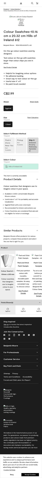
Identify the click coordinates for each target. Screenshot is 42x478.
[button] (32, 3)
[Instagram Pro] (14, 335)
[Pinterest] (24, 335)
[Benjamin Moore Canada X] (29, 335)
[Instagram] (9, 335)
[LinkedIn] (4, 339)
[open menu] (4, 3)
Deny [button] (12, 474)
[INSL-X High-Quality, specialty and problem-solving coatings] (13, 409)
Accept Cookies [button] (30, 474)
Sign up (6, 324)
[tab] (21, 22)
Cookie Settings (9, 470)
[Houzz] (34, 335)
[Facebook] (4, 335)
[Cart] (37, 3)
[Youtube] (19, 335)
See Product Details (10, 67)
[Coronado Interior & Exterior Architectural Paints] (13, 423)
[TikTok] (9, 339)
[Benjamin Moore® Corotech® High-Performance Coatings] (13, 394)
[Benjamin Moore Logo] (21, 3)
